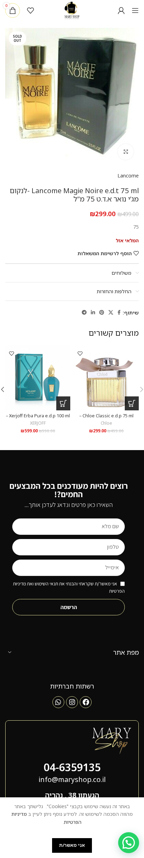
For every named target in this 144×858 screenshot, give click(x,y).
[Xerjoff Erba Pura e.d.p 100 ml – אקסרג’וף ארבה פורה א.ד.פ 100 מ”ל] (37, 378)
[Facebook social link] (119, 312)
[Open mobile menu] (135, 10)
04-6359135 (72, 767)
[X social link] (110, 312)
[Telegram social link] (84, 312)
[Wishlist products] (30, 10)
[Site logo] (72, 10)
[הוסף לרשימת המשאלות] (80, 353)
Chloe (106, 423)
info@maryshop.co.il (72, 779)
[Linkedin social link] (93, 312)
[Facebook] (86, 702)
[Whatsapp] (58, 702)
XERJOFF (38, 423)
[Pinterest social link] (101, 312)
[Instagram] (72, 702)
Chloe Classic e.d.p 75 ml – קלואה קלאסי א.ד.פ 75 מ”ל (106, 418)
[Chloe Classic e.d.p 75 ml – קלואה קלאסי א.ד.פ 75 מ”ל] (106, 378)
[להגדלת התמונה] (126, 152)
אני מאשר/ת (72, 845)
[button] (132, 403)
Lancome (128, 175)
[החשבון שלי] (121, 10)
